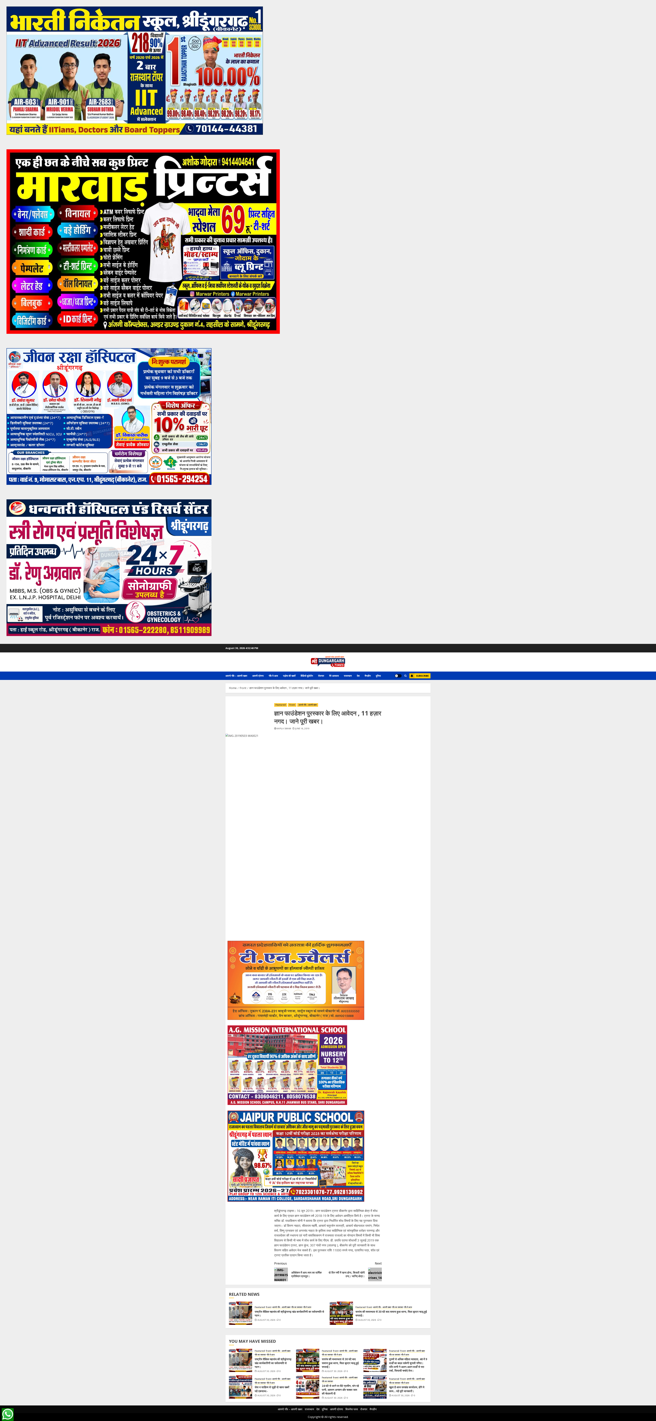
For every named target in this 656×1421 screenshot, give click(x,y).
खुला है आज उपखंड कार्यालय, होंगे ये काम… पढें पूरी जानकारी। (406, 1389)
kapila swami (284, 728)
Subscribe (422, 675)
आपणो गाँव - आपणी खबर (308, 704)
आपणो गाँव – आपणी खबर (236, 675)
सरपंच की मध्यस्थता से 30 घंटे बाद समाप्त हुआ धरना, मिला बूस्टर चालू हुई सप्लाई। (391, 1313)
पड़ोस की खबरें (289, 675)
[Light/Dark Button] (398, 676)
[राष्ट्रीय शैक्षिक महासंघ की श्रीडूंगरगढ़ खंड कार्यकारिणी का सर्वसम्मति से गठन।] (240, 1313)
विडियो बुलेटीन (307, 675)
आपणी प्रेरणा (258, 675)
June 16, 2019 (302, 728)
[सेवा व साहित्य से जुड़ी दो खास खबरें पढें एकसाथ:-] (240, 1387)
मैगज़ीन (368, 675)
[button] (405, 675)
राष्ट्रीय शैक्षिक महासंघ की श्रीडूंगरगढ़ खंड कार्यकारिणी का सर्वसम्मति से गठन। (289, 1313)
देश (358, 675)
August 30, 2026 (266, 1320)
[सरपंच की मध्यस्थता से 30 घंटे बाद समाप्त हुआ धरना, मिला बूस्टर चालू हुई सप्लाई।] (341, 1313)
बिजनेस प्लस (351, 1409)
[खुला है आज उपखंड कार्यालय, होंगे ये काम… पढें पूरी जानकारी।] (375, 1387)
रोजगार (321, 675)
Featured (281, 704)
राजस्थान (348, 675)
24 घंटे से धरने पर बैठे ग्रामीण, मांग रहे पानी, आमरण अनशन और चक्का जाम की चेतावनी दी (340, 1389)
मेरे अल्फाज (334, 675)
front (292, 704)
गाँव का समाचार (296, 1307)
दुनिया (378, 675)
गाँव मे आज (273, 675)
